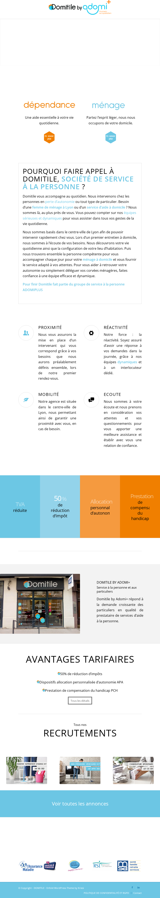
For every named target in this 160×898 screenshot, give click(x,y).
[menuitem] (106, 893)
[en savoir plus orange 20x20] (49, 137)
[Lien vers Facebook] (132, 887)
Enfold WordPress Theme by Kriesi (65, 887)
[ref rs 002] (26, 770)
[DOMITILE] (80, 9)
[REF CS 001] (133, 770)
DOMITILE (39, 887)
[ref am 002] (80, 770)
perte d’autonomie (60, 201)
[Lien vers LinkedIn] (138, 887)
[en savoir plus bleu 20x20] (111, 137)
